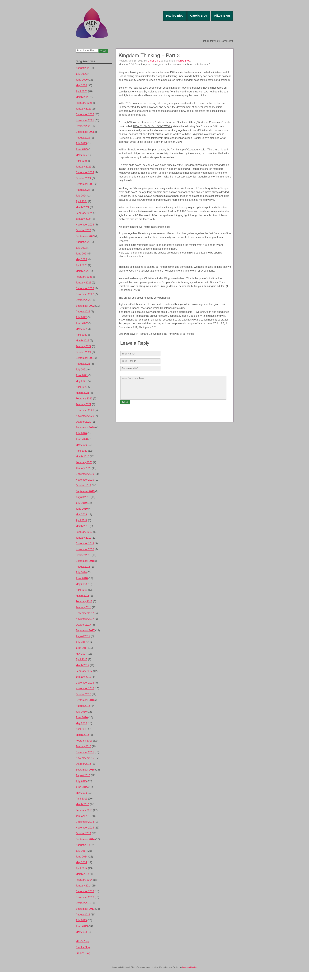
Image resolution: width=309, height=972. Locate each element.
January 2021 (83, 404)
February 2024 (84, 213)
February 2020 (84, 462)
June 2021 (82, 375)
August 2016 (83, 705)
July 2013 (81, 920)
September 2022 (85, 305)
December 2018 (85, 543)
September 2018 (85, 561)
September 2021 (85, 358)
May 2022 (81, 329)
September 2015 (85, 769)
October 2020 (83, 421)
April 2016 (81, 729)
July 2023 (81, 247)
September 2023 (85, 236)
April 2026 (81, 91)
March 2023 (82, 271)
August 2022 (83, 311)
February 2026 (84, 102)
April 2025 (81, 160)
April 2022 (81, 334)
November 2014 (85, 827)
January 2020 (83, 468)
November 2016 (85, 688)
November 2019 (85, 479)
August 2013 (83, 914)
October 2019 (83, 485)
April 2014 (81, 868)
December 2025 (85, 114)
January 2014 (83, 885)
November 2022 (85, 294)
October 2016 (83, 694)
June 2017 (82, 647)
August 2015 (83, 775)
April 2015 (81, 798)
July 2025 (81, 143)
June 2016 (82, 717)
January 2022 (83, 346)
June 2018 (82, 578)
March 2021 (82, 392)
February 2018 (84, 601)
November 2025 (85, 120)
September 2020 (85, 427)
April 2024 (81, 201)
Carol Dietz (154, 60)
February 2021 (84, 398)
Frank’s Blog (174, 15)
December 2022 (85, 288)
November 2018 (85, 549)
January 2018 (83, 607)
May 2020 (81, 445)
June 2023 (82, 253)
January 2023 (83, 282)
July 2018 (81, 572)
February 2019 (84, 532)
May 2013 (81, 932)
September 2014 (85, 839)
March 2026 (82, 97)
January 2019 (83, 537)
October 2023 (83, 230)
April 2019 (81, 520)
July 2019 (81, 503)
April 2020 (81, 450)
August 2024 (83, 189)
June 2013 (82, 926)
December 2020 (85, 410)
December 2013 (85, 891)
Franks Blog (183, 60)
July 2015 (81, 781)
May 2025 (81, 155)
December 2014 (85, 821)
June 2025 (82, 149)
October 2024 (83, 178)
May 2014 (81, 862)
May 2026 (81, 85)
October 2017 (83, 624)
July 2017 (81, 642)
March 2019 (82, 526)
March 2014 (82, 874)
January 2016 (83, 746)
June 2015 (82, 787)
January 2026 (83, 108)
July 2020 (81, 433)
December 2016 (85, 682)
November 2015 (85, 758)
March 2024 (82, 207)
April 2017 (81, 659)
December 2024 (85, 172)
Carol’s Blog (198, 15)
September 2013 (85, 908)
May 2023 (81, 259)
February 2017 (84, 671)
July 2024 (81, 195)
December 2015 (85, 752)
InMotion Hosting (189, 967)
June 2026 (82, 79)
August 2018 (83, 566)
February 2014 (84, 879)
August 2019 (83, 497)
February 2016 (84, 740)
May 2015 (81, 792)
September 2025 (85, 131)
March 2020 (82, 456)
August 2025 (83, 137)
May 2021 (81, 381)
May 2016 (81, 723)
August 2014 (83, 845)
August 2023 (83, 242)
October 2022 (83, 300)
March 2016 (82, 734)
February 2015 (84, 810)
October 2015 (83, 763)
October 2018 (83, 555)
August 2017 (83, 636)
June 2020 (82, 439)
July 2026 (81, 73)
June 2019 (82, 508)
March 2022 (82, 340)
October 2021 (83, 352)
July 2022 (81, 317)
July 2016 (81, 711)
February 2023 (84, 276)
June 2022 (82, 323)
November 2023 (85, 224)
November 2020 (85, 416)
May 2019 (81, 514)
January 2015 (83, 816)
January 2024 (83, 218)
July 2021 (81, 369)
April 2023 (81, 265)
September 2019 (85, 491)
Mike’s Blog (222, 15)
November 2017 (85, 619)
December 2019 (85, 474)
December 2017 (85, 613)
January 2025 (83, 166)
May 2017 (81, 653)
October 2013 (83, 903)
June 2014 (82, 856)
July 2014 (81, 850)
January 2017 (83, 676)
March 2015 (82, 804)
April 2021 (81, 387)
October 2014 (83, 833)
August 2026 (83, 68)
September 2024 (85, 184)
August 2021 (83, 363)
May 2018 (81, 584)
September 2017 (85, 630)
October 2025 (83, 126)
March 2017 (82, 665)
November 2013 (85, 897)
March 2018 (82, 595)
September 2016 (85, 700)
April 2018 (81, 590)
